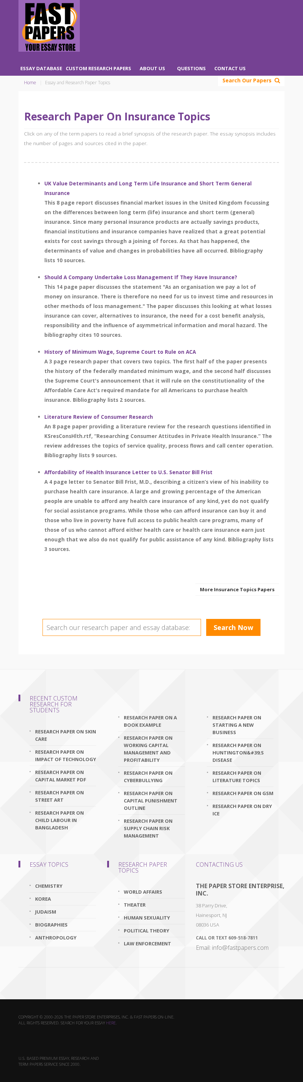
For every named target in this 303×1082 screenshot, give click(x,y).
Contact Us (230, 68)
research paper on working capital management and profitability (148, 749)
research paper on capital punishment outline (150, 800)
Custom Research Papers (98, 68)
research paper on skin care (65, 735)
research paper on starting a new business (236, 725)
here (111, 1022)
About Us (152, 68)
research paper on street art (59, 796)
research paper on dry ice (242, 810)
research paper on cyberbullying (148, 777)
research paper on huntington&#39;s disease (238, 752)
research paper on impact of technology (65, 756)
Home (30, 82)
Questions (191, 68)
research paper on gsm (242, 793)
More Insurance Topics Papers (237, 589)
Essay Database (41, 68)
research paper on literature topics (236, 777)
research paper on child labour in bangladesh (59, 820)
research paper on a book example (150, 721)
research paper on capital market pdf (60, 776)
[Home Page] (49, 26)
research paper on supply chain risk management (148, 828)
